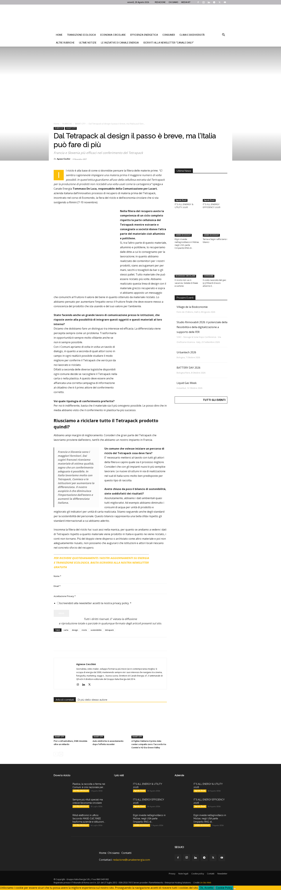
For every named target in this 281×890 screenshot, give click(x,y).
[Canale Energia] (140, 17)
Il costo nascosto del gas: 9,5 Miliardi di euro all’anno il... (214, 283)
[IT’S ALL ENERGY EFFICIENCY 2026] (215, 193)
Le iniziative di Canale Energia (120, 42)
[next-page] (61, 754)
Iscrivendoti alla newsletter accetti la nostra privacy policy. (95, 603)
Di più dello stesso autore (92, 699)
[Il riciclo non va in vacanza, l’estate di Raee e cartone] (187, 268)
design (75, 630)
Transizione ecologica (81, 34)
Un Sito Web (205, 882)
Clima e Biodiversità (192, 34)
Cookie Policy (224, 888)
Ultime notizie (87, 42)
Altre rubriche (65, 42)
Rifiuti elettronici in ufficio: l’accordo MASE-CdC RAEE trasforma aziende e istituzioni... (89, 818)
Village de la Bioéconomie (192, 307)
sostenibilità (96, 630)
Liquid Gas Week (187, 383)
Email (57, 586)
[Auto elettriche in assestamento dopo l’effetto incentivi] (110, 726)
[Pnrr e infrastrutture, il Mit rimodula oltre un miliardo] (71, 726)
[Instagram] (203, 2)
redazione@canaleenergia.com (131, 859)
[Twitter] (219, 2)
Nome (57, 576)
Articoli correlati (65, 699)
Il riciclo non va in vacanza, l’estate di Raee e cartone (186, 283)
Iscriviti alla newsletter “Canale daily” (168, 42)
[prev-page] (56, 754)
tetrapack (109, 630)
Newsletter (222, 873)
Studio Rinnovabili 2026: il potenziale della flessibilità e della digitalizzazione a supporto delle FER (202, 327)
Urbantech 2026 (186, 352)
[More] (109, 644)
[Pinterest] (72, 644)
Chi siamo (114, 853)
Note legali (183, 873)
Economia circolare (113, 34)
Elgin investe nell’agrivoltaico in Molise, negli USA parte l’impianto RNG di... (149, 818)
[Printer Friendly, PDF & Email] (158, 556)
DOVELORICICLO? (81, 791)
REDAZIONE (160, 2)
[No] (234, 888)
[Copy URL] (102, 644)
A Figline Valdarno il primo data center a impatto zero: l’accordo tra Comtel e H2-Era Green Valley (148, 744)
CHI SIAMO (173, 2)
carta (66, 630)
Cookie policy (197, 873)
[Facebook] (198, 2)
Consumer (168, 34)
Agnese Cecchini (63, 159)
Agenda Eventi (181, 200)
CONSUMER (208, 276)
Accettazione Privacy (65, 596)
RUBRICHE (67, 123)
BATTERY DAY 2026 (188, 367)
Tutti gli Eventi (214, 400)
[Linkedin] (208, 2)
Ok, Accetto (206, 888)
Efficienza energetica (144, 34)
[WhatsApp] (79, 644)
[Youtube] (224, 2)
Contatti (126, 853)
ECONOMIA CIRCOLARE (185, 276)
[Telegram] (214, 2)
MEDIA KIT (185, 2)
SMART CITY (80, 123)
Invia (61, 613)
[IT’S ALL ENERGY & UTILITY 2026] (187, 193)
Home (59, 34)
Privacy (172, 873)
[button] (223, 35)
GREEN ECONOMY (183, 235)
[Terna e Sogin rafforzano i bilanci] (215, 228)
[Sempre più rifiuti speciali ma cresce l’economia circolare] (62, 803)
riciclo (84, 630)
